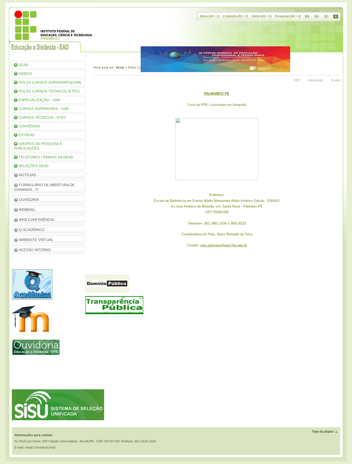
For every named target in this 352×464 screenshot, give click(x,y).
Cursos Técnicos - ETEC (42, 117)
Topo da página (323, 431)
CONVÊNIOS (29, 126)
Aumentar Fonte (307, 16)
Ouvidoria (29, 199)
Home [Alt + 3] (261, 16)
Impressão (315, 80)
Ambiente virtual (36, 240)
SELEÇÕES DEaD (33, 166)
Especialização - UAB (39, 100)
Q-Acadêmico (32, 230)
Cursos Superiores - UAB (44, 109)
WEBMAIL (27, 210)
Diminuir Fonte (317, 16)
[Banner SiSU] (58, 419)
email (29, 447)
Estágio (27, 135)
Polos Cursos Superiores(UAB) (50, 82)
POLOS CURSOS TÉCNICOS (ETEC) (49, 91)
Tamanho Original (326, 16)
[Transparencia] (114, 313)
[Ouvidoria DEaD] (36, 369)
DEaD (23, 65)
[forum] (215, 71)
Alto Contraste (336, 16)
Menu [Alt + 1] (209, 16)
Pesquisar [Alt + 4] (287, 16)
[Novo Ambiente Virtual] (34, 334)
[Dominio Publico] (107, 291)
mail (52, 447)
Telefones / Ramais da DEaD (46, 157)
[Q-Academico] (32, 299)
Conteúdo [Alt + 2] (235, 16)
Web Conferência (36, 220)
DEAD (120, 67)
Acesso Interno (35, 250)
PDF (297, 80)
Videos (25, 74)
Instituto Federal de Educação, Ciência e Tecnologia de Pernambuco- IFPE (53, 25)
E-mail (335, 80)
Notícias (27, 175)
